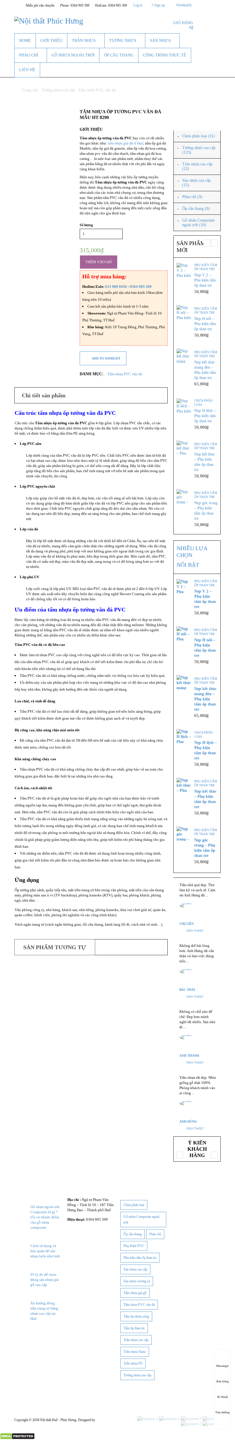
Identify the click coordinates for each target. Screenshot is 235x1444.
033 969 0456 (116, 286)
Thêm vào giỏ (98, 262)
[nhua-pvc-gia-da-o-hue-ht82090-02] (42, 146)
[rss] (46, 1337)
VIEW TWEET (194, 930)
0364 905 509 (141, 286)
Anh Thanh (189, 1055)
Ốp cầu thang (133, 1234)
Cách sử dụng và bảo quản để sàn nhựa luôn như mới (45, 1251)
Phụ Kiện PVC (134, 1246)
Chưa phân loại (203, 402)
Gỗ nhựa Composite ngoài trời (141, 1219)
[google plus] (39, 1337)
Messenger (222, 1365)
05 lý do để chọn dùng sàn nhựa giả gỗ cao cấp (44, 1279)
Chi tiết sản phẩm (44, 395)
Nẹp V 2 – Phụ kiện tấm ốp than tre (205, 280)
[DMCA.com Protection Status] (17, 1435)
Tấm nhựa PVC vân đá (96, 90)
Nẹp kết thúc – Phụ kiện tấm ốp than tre (204, 462)
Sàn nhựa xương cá (137, 1281)
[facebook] (17, 1337)
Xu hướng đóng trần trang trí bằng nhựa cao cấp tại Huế (44, 1311)
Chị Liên (186, 923)
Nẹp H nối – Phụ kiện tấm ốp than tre (205, 323)
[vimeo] (53, 1337)
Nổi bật (188, 565)
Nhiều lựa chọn (192, 551)
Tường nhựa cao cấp (58, 90)
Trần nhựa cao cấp (136, 1340)
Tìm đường (222, 1412)
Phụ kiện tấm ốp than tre (205, 267)
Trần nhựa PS (133, 1363)
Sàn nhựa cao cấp (135, 1269)
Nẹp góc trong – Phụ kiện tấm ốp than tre (206, 511)
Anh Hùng (188, 1121)
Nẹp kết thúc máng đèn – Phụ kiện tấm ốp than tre (205, 370)
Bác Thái (187, 989)
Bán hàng (222, 1381)
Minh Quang (104, 1420)
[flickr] (31, 1337)
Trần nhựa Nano (135, 1352)
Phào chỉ (155, 1234)
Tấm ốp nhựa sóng (136, 1316)
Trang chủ (29, 90)
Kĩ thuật (222, 1396)
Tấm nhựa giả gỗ (135, 1293)
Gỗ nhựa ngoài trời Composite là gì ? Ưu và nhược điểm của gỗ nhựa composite (45, 1217)
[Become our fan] (203, 5)
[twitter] (24, 1337)
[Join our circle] (211, 5)
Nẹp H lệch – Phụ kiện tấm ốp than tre (205, 416)
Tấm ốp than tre (134, 1328)
